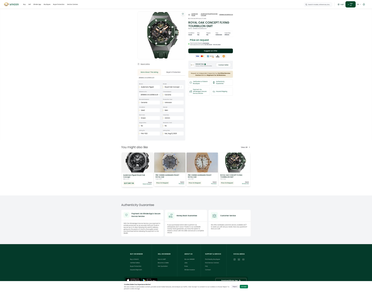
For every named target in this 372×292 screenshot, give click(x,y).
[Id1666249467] (133, 280)
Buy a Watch (134, 259)
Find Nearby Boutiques (212, 259)
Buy (24, 4)
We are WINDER (189, 259)
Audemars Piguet (195, 14)
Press (186, 266)
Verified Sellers (135, 263)
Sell (29, 4)
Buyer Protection (58, 4)
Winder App (37, 4)
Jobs (185, 263)
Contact (208, 270)
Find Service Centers (212, 263)
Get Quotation (163, 266)
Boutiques (47, 4)
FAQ (206, 266)
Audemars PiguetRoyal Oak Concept (209, 14)
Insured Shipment (136, 270)
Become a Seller (163, 263)
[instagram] (234, 259)
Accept (243, 287)
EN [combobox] (358, 4)
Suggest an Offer (210, 51)
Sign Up (351, 4)
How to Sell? (162, 259)
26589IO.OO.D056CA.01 (226, 14)
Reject (235, 287)
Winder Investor (189, 270)
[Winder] (11, 4)
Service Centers (72, 4)
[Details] (149, 280)
